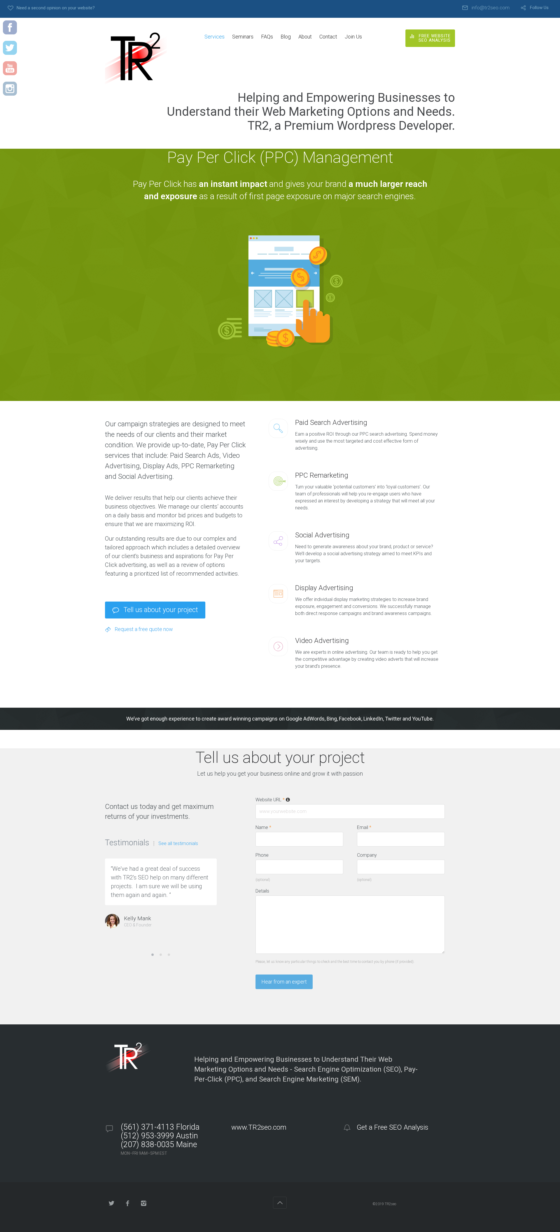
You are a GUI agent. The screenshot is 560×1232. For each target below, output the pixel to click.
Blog (286, 37)
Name (263, 827)
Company (367, 855)
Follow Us (539, 7)
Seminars (242, 37)
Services (214, 37)
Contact (328, 37)
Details (262, 891)
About (305, 37)
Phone (262, 855)
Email (364, 827)
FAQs (267, 37)
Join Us (353, 37)
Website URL (270, 799)
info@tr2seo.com (491, 7)
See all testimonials (178, 843)
